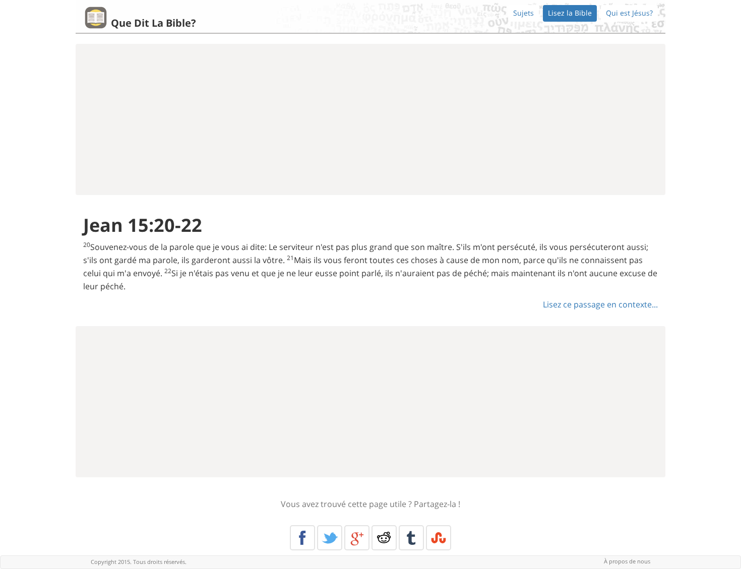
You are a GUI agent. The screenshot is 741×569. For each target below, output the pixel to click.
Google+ (356, 537)
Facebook (302, 537)
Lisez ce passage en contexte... (600, 304)
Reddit (384, 537)
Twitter (329, 537)
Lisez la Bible (570, 13)
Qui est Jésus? (629, 13)
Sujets (523, 13)
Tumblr (411, 537)
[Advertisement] (370, 119)
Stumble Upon (438, 537)
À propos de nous (627, 561)
